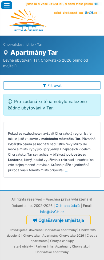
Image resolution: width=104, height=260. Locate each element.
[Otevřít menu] (6, 5)
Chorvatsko (12, 44)
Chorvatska (31, 235)
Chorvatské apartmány (52, 252)
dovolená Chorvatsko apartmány (53, 230)
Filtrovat (54, 85)
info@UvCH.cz (52, 212)
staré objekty (23, 246)
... (66, 170)
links (50, 246)
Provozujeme (18, 230)
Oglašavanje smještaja (61, 220)
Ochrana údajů (68, 205)
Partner (40, 246)
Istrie (30, 44)
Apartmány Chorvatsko (72, 246)
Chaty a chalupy (62, 241)
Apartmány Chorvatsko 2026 (63, 235)
